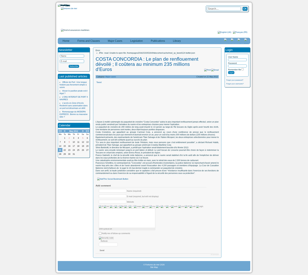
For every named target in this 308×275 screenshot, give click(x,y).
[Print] (207, 70)
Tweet (99, 82)
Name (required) (134, 191)
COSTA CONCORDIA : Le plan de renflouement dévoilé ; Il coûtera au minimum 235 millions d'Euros (147, 64)
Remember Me (234, 70)
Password (232, 63)
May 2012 (73, 131)
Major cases (110, 77)
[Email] (215, 70)
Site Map (154, 267)
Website (130, 202)
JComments (215, 254)
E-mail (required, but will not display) (143, 196)
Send (102, 250)
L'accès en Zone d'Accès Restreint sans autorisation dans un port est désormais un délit (74, 105)
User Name (233, 57)
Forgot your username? (235, 84)
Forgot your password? (234, 80)
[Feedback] (306, 132)
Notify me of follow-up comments (116, 233)
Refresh (104, 241)
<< (60, 131)
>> (87, 131)
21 (60, 150)
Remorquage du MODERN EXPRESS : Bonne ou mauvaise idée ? (74, 114)
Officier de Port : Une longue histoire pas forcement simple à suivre (73, 84)
